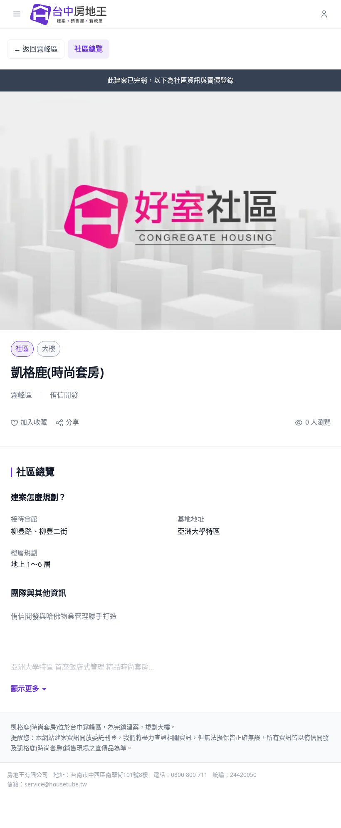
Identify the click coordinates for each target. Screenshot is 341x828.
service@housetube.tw (56, 784)
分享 (72, 422)
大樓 (48, 348)
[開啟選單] (17, 14)
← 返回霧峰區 (36, 49)
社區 (22, 348)
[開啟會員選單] (324, 14)
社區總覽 (88, 49)
